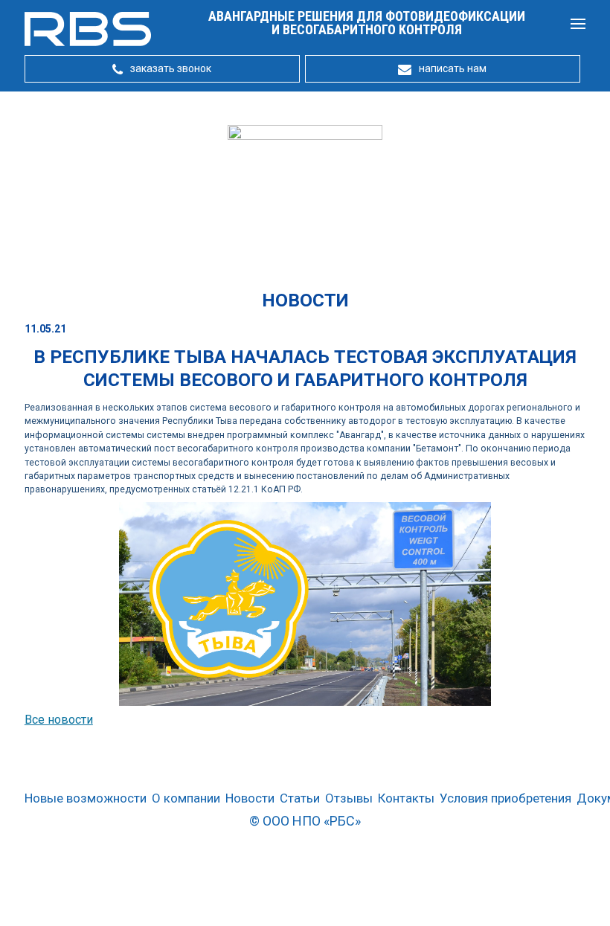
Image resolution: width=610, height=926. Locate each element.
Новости (249, 798)
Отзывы (349, 798)
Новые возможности (86, 798)
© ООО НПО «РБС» (305, 821)
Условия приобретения (505, 798)
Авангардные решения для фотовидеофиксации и (366, 22)
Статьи (300, 798)
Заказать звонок (170, 68)
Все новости (59, 720)
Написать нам (453, 68)
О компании (186, 798)
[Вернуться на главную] (88, 43)
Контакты (406, 798)
